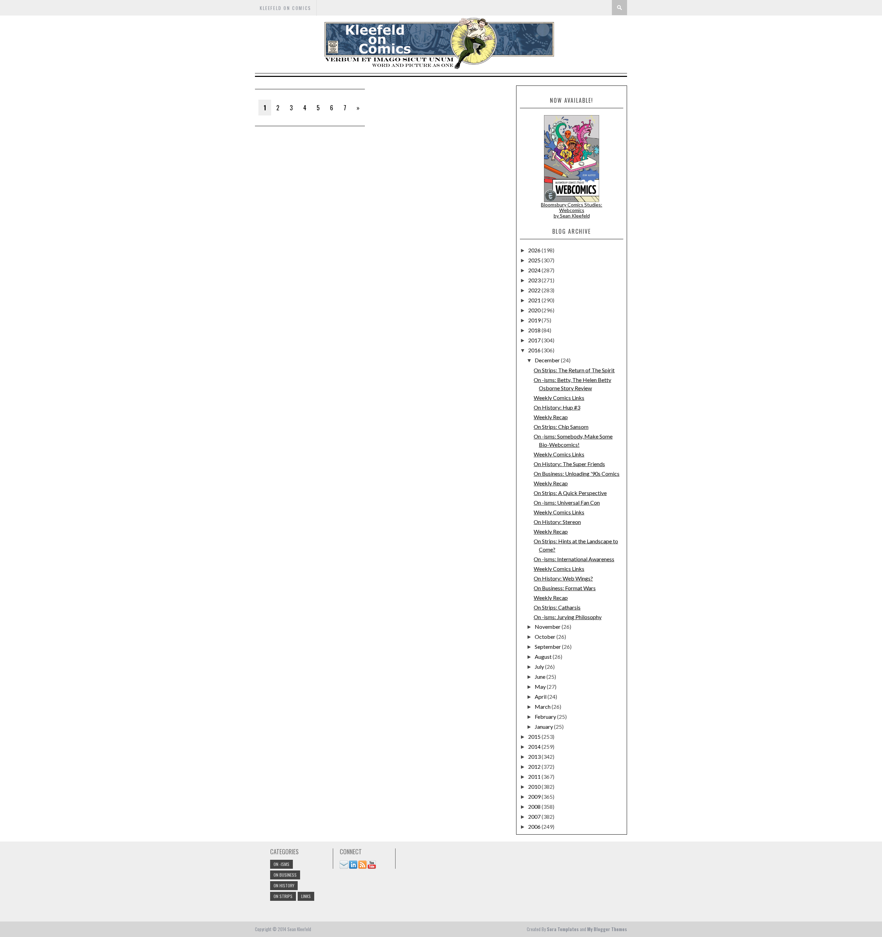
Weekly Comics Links (559, 397)
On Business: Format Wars (565, 588)
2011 (535, 776)
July (540, 666)
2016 (535, 350)
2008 (535, 806)
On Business (285, 875)
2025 (535, 260)
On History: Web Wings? (563, 578)
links (306, 896)
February (546, 716)
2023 (535, 280)
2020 (535, 310)
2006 (535, 826)
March (543, 706)
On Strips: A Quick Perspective (570, 493)
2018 (535, 330)
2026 (535, 250)
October (545, 636)
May (541, 686)
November (548, 626)
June (540, 676)
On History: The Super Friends (569, 464)
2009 (535, 796)
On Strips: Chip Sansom (561, 426)
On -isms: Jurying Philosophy (568, 617)
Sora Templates (563, 929)
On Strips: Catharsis (557, 607)
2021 (535, 300)
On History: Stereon (557, 521)
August (544, 656)
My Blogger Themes (607, 929)
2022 (535, 290)
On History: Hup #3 (557, 407)
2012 (535, 766)
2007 (535, 816)
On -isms (281, 864)
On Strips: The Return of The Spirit (574, 370)
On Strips (283, 896)
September (548, 646)
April (541, 696)
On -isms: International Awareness (574, 559)
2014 (535, 746)
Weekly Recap (551, 417)
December (548, 360)
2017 (535, 340)
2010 (535, 786)
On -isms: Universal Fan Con (567, 502)
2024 (535, 270)
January (544, 726)
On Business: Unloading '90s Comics (576, 473)
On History (284, 885)
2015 (535, 736)
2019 (535, 320)
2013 (535, 756)
